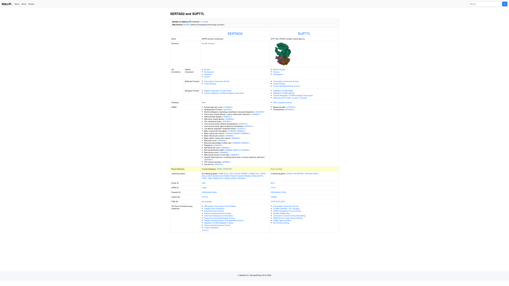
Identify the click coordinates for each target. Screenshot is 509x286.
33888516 (227, 116)
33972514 (242, 123)
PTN (294, 173)
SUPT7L (304, 33)
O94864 (274, 197)
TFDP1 (204, 178)
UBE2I (315, 173)
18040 (204, 187)
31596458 (227, 107)
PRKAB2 (247, 176)
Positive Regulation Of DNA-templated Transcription (224, 93)
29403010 (237, 133)
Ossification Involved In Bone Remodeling (289, 215)
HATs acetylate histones (282, 102)
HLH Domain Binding (281, 223)
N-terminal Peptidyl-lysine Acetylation (218, 215)
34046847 (255, 114)
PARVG (227, 176)
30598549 (229, 119)
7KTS (278, 201)
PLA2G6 (240, 176)
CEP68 (225, 169)
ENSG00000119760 (278, 192)
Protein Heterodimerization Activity (286, 86)
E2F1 (258, 173)
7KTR (273, 201)
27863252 (232, 131)
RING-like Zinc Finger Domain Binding (287, 218)
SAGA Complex (279, 69)
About (23, 4)
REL (230, 169)
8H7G (283, 201)
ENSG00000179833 (209, 192)
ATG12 (226, 173)
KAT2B (216, 176)
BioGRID (186, 24)
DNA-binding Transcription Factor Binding (220, 206)
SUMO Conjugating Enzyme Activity (287, 211)
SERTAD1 (300, 173)
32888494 (240, 131)
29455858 (208, 159)
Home (17, 4)
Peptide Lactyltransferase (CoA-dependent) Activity (223, 220)
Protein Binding (210, 83)
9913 (273, 183)
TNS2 (210, 178)
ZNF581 (234, 178)
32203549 (227, 109)
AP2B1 (219, 169)
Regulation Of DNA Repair (283, 90)
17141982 (203, 22)
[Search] (504, 4)
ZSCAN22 (241, 178)
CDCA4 (289, 173)
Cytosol (207, 76)
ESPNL (263, 173)
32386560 (225, 162)
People (31, 4)
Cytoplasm (208, 74)
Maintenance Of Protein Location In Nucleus (290, 98)
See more (205, 230)
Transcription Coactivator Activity (217, 81)
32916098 (259, 112)
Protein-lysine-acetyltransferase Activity (219, 218)
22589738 (218, 164)
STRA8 (254, 176)
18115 (273, 187)
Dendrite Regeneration (281, 213)
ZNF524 (227, 178)
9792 (203, 183)
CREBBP (244, 173)
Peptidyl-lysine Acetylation (214, 208)
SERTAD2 (235, 33)
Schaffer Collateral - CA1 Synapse (286, 208)
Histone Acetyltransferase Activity (217, 225)
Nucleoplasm (209, 72)
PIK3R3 (233, 176)
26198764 (289, 109)
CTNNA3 (251, 173)
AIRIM (220, 173)
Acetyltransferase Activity (214, 211)
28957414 (237, 150)
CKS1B (237, 173)
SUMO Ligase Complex (282, 220)
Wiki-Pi (6, 4)
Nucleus (207, 69)
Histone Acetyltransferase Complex (217, 213)
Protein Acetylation (211, 227)
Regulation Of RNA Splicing (283, 93)
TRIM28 (216, 178)
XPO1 (221, 178)
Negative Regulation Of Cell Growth (217, 90)
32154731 (241, 128)
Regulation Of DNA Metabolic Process (219, 223)
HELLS (204, 176)
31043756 (290, 107)
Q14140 (205, 197)
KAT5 (221, 176)
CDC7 (231, 173)
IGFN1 (210, 176)
